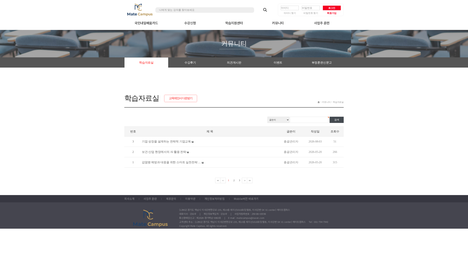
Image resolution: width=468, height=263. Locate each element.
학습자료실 (146, 62)
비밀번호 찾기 (310, 13)
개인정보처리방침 (214, 199)
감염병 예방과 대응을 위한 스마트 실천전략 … (171, 162)
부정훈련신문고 (322, 62)
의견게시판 (234, 62)
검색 (336, 119)
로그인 (331, 8)
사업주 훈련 (322, 22)
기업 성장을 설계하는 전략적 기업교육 (166, 141)
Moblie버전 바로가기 (246, 199)
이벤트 (278, 62)
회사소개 (129, 199)
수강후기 (190, 62)
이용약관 (190, 199)
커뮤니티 (278, 22)
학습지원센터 (234, 22)
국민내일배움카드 (146, 22)
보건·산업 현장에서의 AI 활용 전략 (164, 151)
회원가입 (331, 13)
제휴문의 (171, 199)
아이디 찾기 (290, 13)
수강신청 (190, 22)
